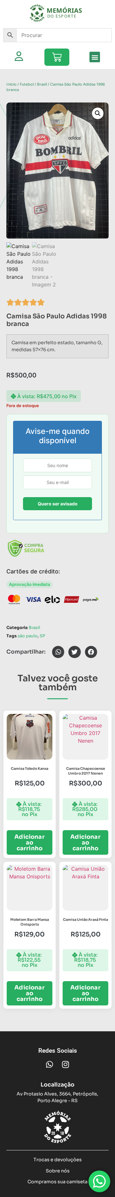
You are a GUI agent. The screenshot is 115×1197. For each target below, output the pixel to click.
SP (42, 636)
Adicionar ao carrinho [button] (29, 842)
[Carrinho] (56, 57)
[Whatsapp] (49, 1064)
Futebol (27, 84)
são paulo (28, 636)
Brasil (42, 84)
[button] (94, 57)
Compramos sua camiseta (57, 1182)
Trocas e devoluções (58, 1160)
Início (11, 84)
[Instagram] (65, 1064)
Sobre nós (58, 1171)
